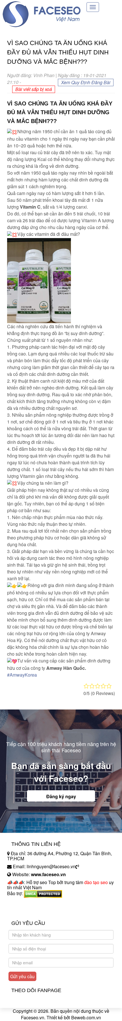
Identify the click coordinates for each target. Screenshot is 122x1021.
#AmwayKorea (22, 675)
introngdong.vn (22, 903)
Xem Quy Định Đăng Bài (85, 82)
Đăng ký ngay (61, 796)
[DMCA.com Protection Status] (43, 893)
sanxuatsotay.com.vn (28, 911)
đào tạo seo (96, 882)
